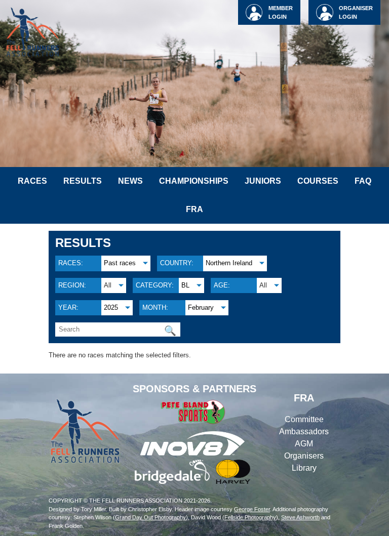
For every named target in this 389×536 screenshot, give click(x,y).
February (201, 307)
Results (82, 181)
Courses (317, 181)
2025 (111, 307)
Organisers (304, 455)
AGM (304, 443)
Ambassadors (304, 431)
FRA (194, 209)
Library (304, 468)
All (107, 285)
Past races (120, 263)
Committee (304, 419)
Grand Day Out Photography (150, 517)
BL (185, 285)
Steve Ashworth (300, 517)
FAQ (363, 181)
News (130, 181)
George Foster (252, 509)
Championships (193, 181)
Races (32, 181)
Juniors (263, 181)
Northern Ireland (229, 263)
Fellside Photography (250, 517)
